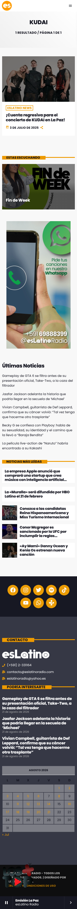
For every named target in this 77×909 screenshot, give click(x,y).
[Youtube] (25, 603)
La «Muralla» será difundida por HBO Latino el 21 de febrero (37, 494)
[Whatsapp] (38, 603)
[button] (30, 864)
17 (7, 812)
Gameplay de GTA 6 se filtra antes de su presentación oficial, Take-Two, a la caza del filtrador (37, 381)
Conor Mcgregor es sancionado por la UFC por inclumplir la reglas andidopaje (43, 534)
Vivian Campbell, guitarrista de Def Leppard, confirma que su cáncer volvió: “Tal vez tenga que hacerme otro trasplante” (38, 412)
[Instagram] (25, 590)
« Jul (5, 835)
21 (48, 812)
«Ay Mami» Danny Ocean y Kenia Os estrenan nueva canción (44, 550)
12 (28, 804)
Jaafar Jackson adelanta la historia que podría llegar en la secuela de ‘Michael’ (36, 723)
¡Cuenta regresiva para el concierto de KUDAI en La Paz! (35, 117)
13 (38, 804)
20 (38, 812)
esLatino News (19, 108)
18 (17, 812)
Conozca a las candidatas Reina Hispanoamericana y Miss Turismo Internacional (44, 513)
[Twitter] (38, 590)
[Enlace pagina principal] (7, 6)
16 (69, 804)
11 (18, 804)
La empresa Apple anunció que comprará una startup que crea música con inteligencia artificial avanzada (34, 478)
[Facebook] (12, 590)
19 (28, 812)
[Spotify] (51, 590)
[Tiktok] (64, 590)
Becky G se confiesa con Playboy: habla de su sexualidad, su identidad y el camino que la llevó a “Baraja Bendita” (37, 430)
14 (48, 804)
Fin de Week (18, 200)
